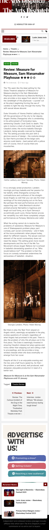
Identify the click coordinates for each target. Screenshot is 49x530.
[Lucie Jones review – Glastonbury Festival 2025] (24, 40)
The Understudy (11, 83)
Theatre (15, 64)
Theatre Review (18, 384)
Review (7, 64)
